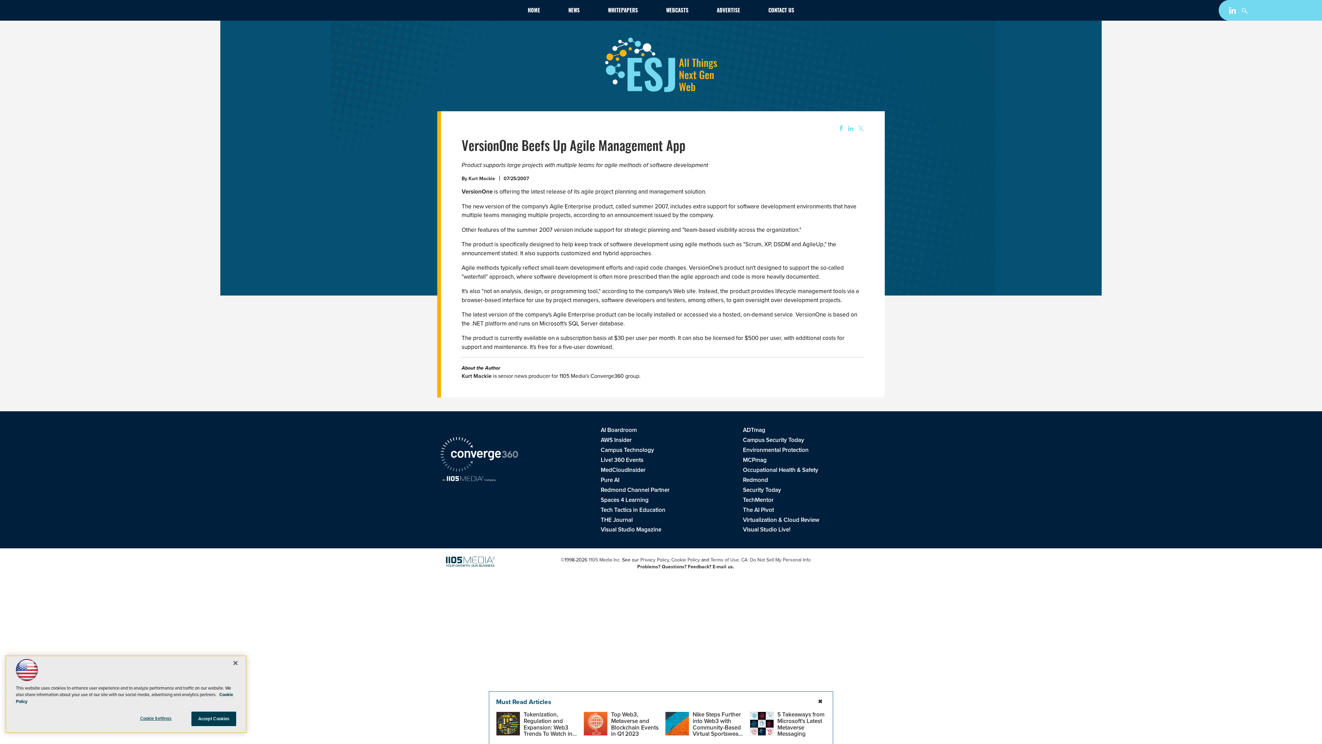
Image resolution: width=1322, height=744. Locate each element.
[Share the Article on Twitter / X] (860, 128)
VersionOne (477, 191)
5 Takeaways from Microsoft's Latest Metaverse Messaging (801, 724)
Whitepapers (623, 11)
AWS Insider (616, 440)
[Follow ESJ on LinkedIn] (1233, 12)
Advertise (728, 11)
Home (534, 11)
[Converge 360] (479, 455)
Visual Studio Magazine (631, 529)
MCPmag (755, 460)
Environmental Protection (776, 450)
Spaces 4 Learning (625, 500)
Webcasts (677, 11)
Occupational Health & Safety (780, 470)
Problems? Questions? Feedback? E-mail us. (685, 566)
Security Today (762, 490)
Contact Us (781, 11)
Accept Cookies (214, 718)
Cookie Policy (685, 559)
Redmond (755, 480)
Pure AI (610, 480)
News (574, 11)
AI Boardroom (619, 430)
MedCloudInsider (623, 470)
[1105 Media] (469, 479)
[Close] (235, 663)
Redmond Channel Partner (635, 490)
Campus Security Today (773, 440)
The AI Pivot (758, 510)
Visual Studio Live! (766, 529)
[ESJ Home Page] (480, 11)
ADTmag (754, 430)
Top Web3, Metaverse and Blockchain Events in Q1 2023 (635, 724)
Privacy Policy (654, 559)
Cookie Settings (156, 718)
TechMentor (758, 500)
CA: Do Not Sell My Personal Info (776, 559)
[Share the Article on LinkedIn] (849, 128)
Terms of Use (725, 559)
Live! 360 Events (622, 460)
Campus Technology (627, 450)
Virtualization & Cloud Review (781, 520)
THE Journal (617, 520)
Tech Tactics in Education (633, 510)
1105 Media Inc (604, 559)
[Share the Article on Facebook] (839, 128)
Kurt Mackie (482, 178)
